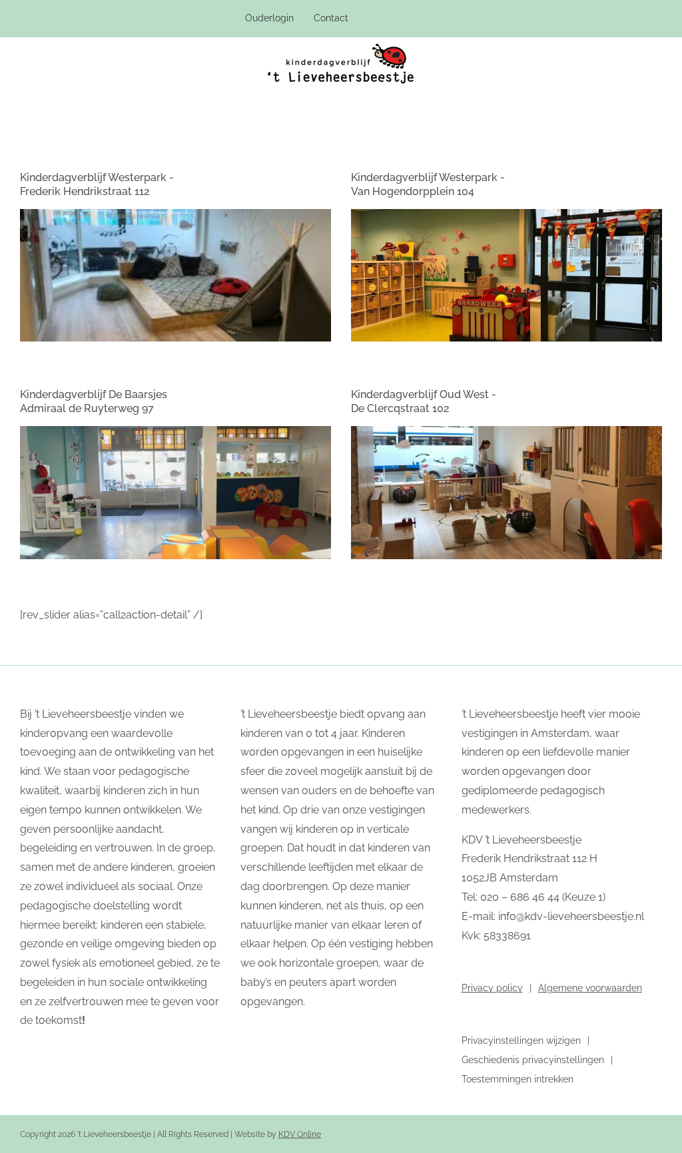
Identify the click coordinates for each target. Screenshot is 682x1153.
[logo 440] (341, 49)
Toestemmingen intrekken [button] (517, 1079)
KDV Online (299, 1134)
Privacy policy (492, 988)
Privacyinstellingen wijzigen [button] (521, 1040)
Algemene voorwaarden (590, 988)
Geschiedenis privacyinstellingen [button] (533, 1059)
